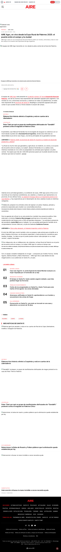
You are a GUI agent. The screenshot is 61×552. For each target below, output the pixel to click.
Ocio (34, 514)
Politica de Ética (23, 529)
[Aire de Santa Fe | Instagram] (32, 525)
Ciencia (23, 508)
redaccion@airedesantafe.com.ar (32, 544)
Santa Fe (26, 505)
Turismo (35, 511)
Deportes (49, 508)
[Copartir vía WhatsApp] (22, 89)
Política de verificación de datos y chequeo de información (29, 532)
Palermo (4, 318)
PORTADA (3, 29)
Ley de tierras (54, 517)
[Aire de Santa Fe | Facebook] (26, 525)
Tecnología (28, 511)
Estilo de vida (18, 511)
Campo (13, 318)
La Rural (21, 318)
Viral (41, 511)
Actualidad (42, 505)
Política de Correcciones (12, 529)
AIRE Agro (10, 29)
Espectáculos (39, 508)
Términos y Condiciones (29, 536)
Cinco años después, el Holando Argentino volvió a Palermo (29, 228)
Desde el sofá (7, 511)
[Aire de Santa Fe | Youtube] (35, 525)
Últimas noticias (16, 505)
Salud (49, 505)
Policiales (33, 505)
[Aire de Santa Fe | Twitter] (29, 525)
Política (5, 508)
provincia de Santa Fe (22, 102)
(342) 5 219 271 (30, 542)
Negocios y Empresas (25, 514)
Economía (55, 505)
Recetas (55, 508)
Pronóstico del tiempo (33, 517)
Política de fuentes (50, 529)
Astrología (48, 511)
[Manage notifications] (57, 548)
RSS (37, 536)
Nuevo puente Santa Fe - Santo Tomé (30, 520)
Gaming (55, 511)
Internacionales (14, 508)
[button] (10, 6)
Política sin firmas (9, 532)
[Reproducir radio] (2, 2)
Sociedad (40, 514)
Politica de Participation (50, 532)
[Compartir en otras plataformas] (26, 89)
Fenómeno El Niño (19, 517)
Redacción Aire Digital (7, 85)
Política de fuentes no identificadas (36, 529)
